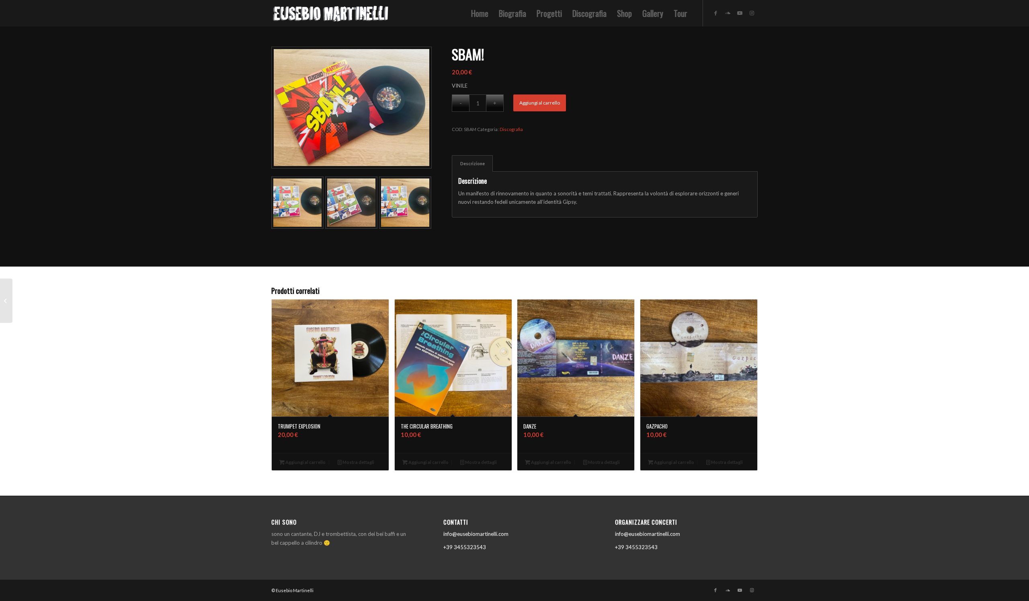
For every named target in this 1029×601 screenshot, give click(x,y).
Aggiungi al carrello (539, 103)
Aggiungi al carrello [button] (305, 462)
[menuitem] (480, 13)
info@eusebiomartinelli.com (475, 534)
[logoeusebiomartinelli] (331, 16)
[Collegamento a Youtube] (740, 13)
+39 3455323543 (464, 547)
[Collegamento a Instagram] (752, 13)
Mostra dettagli (358, 462)
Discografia (511, 129)
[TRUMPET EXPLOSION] (6, 301)
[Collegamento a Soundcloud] (728, 13)
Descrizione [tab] (472, 163)
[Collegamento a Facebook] (715, 13)
